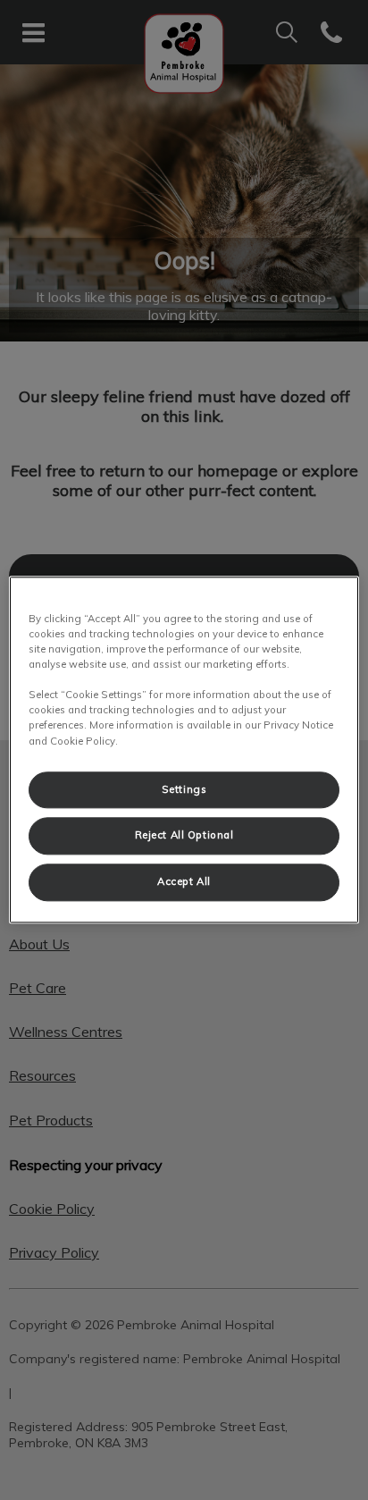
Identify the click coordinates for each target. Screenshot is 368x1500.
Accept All (184, 882)
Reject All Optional (184, 836)
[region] (183, 749)
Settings (184, 789)
